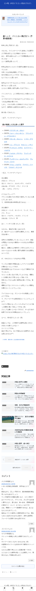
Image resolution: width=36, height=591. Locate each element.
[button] (32, 365)
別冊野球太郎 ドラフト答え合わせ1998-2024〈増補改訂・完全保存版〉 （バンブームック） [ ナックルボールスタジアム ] (17, 19)
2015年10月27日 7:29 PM (8, 484)
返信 (32, 523)
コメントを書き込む (18, 566)
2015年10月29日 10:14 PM (8, 531)
